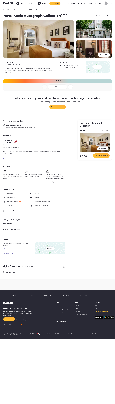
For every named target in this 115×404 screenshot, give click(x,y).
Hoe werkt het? (82, 3)
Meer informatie (10, 211)
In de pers (77, 311)
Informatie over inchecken (11, 230)
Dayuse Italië (59, 315)
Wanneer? (58, 87)
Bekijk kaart (97, 67)
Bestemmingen (71, 3)
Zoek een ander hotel (57, 107)
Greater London (23, 10)
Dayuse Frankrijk (60, 306)
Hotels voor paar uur (49, 295)
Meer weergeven (8, 159)
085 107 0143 (9, 253)
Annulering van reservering (101, 311)
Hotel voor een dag (84, 295)
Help (90, 3)
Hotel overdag (66, 295)
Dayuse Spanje (59, 318)
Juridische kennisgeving (83, 334)
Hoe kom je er (10, 249)
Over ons (77, 305)
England (16, 10)
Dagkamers (31, 295)
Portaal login (21, 319)
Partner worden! (9, 319)
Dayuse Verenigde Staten (61, 312)
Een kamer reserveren (101, 156)
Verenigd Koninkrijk (8, 10)
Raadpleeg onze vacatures (81, 314)
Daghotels (14, 295)
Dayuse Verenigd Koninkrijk (62, 309)
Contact (96, 305)
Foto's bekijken (104, 54)
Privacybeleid (95, 334)
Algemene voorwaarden (106, 334)
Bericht (77, 308)
